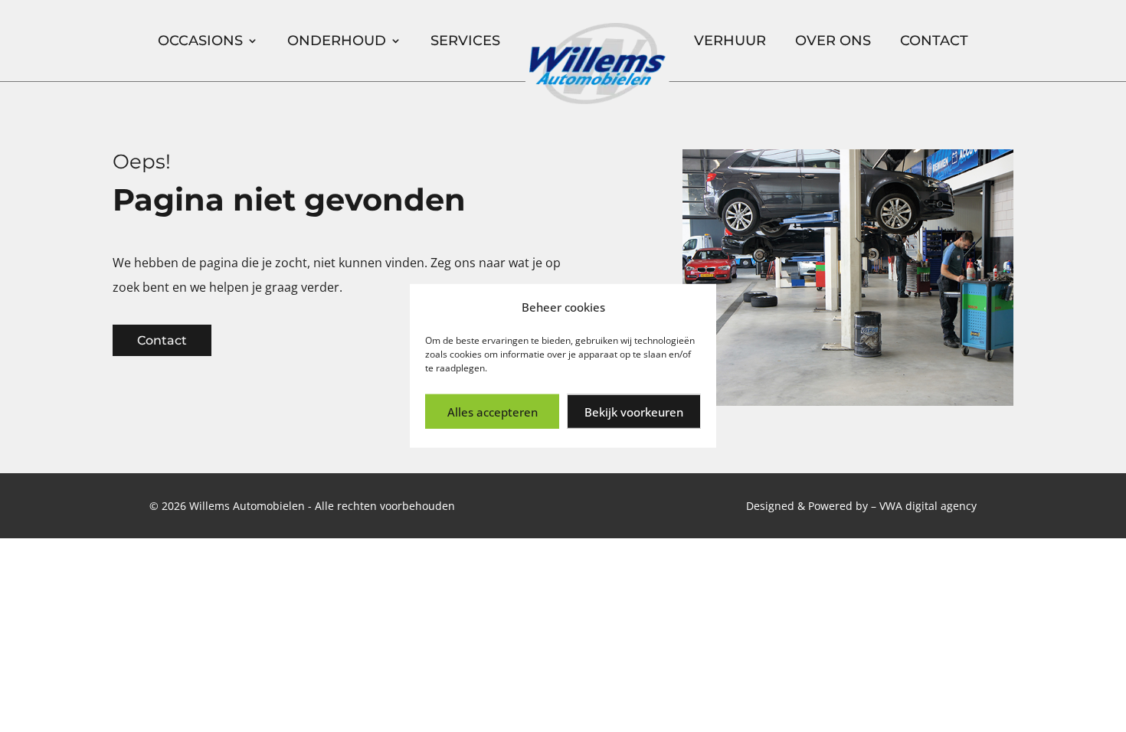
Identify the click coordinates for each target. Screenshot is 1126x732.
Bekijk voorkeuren (633, 412)
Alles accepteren (492, 412)
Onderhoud (336, 40)
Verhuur (730, 40)
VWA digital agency (928, 505)
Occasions (200, 40)
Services (465, 40)
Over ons (833, 40)
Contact (934, 40)
